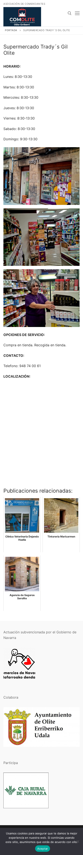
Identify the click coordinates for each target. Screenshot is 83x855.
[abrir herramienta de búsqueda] (70, 13)
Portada (11, 30)
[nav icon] (77, 13)
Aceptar (42, 848)
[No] (78, 841)
